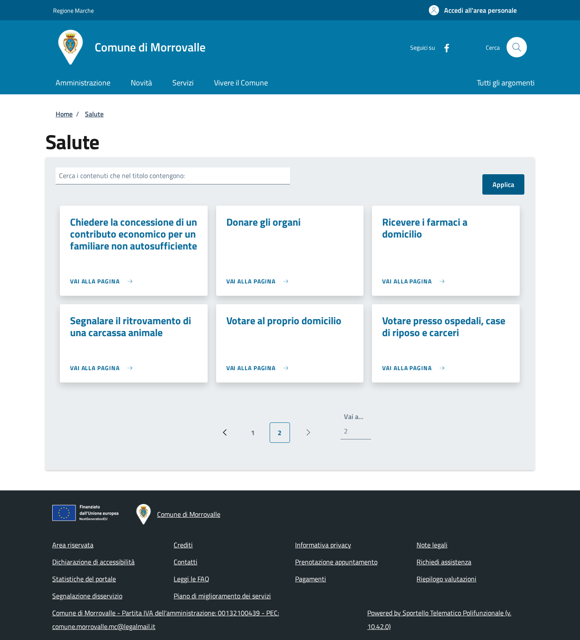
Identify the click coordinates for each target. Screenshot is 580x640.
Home (64, 114)
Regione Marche (73, 10)
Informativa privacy (323, 545)
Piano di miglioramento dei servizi (222, 596)
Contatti (185, 562)
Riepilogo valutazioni (446, 579)
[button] (473, 10)
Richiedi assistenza (444, 562)
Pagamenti (310, 579)
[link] (103, 281)
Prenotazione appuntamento (336, 562)
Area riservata (72, 545)
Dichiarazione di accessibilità (93, 562)
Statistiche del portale (84, 579)
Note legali (432, 545)
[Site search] (517, 47)
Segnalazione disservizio (87, 596)
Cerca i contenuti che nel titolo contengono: (122, 175)
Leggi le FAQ (191, 579)
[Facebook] (443, 47)
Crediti (183, 545)
